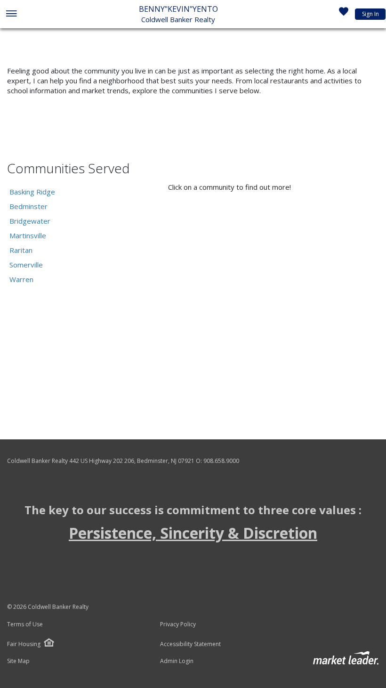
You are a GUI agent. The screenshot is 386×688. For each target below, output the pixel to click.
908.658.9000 (221, 461)
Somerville (26, 264)
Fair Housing (23, 644)
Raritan (20, 250)
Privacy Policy (178, 624)
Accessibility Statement (190, 644)
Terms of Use (25, 624)
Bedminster (28, 206)
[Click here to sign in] (343, 14)
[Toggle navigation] (11, 14)
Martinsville (27, 235)
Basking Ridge (32, 191)
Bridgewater (29, 221)
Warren (21, 279)
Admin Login (176, 661)
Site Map (18, 661)
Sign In (370, 14)
